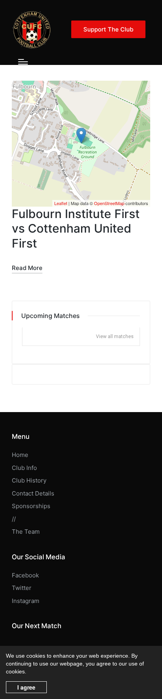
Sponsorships (31, 506)
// (14, 519)
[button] (108, 29)
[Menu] (23, 62)
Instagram (25, 601)
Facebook (25, 575)
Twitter (21, 588)
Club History (29, 480)
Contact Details (33, 493)
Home (20, 455)
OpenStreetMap (109, 203)
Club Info (24, 468)
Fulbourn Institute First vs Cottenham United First (76, 228)
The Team (26, 531)
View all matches (115, 336)
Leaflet (60, 203)
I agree (26, 687)
